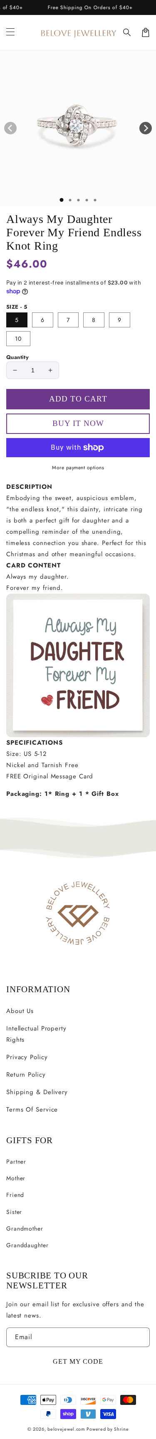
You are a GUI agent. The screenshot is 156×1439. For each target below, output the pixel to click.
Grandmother (24, 1228)
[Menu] (10, 32)
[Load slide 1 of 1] (61, 200)
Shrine (121, 1429)
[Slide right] (145, 128)
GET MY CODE (78, 1361)
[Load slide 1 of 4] (86, 200)
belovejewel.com (66, 1429)
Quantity (17, 357)
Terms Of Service (32, 1109)
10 (18, 338)
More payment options (78, 467)
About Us (20, 1010)
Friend (15, 1195)
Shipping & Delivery (37, 1092)
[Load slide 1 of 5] (95, 200)
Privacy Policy (27, 1057)
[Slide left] (10, 128)
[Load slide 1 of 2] (70, 200)
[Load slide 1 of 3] (78, 200)
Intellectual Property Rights (36, 1034)
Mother (15, 1178)
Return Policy (26, 1074)
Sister (14, 1212)
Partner (16, 1161)
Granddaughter (27, 1245)
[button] (127, 32)
